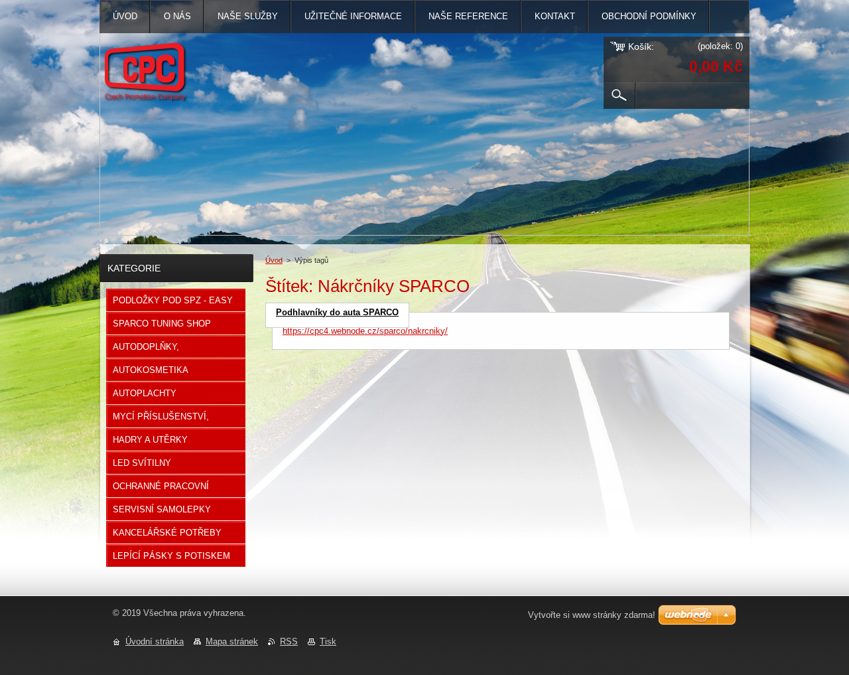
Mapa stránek (232, 641)
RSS (289, 641)
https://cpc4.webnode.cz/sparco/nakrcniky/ (365, 331)
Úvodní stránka (154, 641)
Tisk (328, 641)
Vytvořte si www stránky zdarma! (591, 615)
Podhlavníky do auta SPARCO (337, 312)
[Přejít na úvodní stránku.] (152, 76)
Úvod (274, 260)
